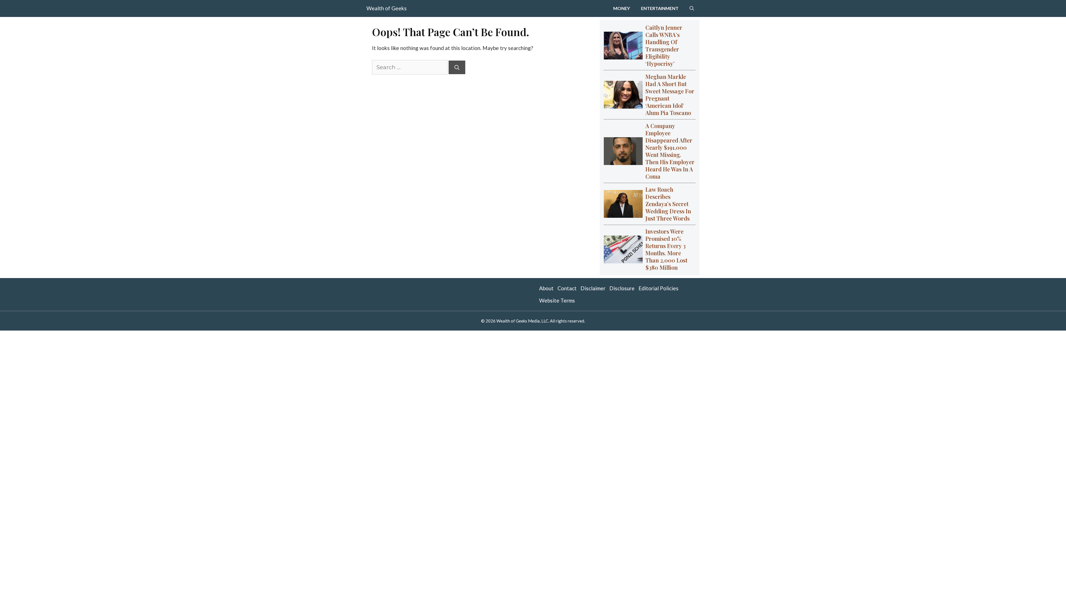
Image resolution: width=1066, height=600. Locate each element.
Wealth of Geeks (386, 8)
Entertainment (659, 8)
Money (621, 8)
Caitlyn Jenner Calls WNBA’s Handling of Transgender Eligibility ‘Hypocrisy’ (663, 45)
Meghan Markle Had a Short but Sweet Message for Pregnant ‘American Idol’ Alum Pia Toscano (669, 94)
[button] (692, 8)
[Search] (457, 67)
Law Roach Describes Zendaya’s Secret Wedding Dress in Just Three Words (668, 204)
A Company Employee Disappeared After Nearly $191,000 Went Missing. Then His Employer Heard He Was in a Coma (670, 151)
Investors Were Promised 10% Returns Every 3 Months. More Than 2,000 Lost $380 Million (666, 249)
